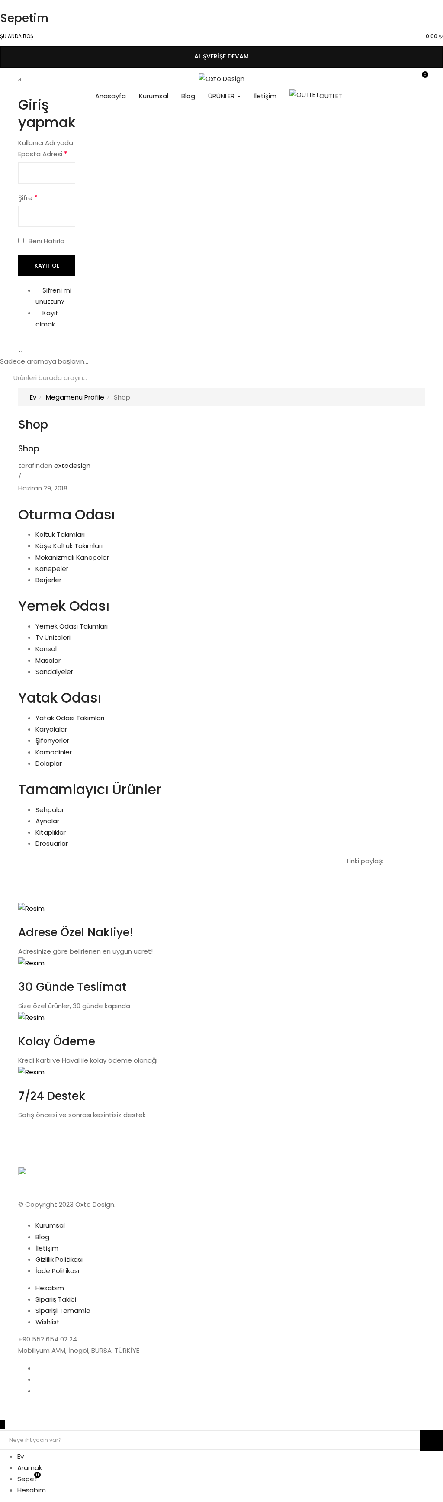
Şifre (28, 197)
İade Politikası (57, 1270)
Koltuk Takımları (60, 534)
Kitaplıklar (50, 832)
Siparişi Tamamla (62, 1310)
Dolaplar (48, 763)
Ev (33, 397)
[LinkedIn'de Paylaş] (402, 860)
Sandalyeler (54, 671)
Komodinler (53, 752)
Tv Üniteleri (53, 637)
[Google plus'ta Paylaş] (416, 860)
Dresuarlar (51, 843)
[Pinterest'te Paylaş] (422, 860)
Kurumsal (153, 95)
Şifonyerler (52, 740)
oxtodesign (72, 465)
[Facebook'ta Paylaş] (388, 860)
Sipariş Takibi (55, 1299)
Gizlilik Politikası (59, 1259)
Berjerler (48, 579)
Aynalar (47, 820)
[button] (422, 78)
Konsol (46, 648)
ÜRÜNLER (222, 95)
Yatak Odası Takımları (69, 717)
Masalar (48, 660)
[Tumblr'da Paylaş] (409, 860)
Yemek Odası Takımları (71, 626)
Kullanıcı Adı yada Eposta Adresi (45, 148)
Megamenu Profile (75, 397)
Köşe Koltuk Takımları (69, 545)
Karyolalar (51, 729)
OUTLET (330, 95)
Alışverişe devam (221, 56)
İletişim (265, 95)
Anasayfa (110, 95)
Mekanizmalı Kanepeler (72, 557)
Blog (188, 95)
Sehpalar (49, 809)
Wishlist (47, 1321)
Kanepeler (51, 568)
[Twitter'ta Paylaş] (395, 860)
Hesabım (49, 1287)
